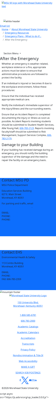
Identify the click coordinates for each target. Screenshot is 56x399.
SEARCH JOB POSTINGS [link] (28, 372)
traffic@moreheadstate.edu (17, 206)
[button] (2, 225)
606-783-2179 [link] (18, 275)
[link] (2, 225)
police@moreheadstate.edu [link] (25, 212)
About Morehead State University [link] (29, 29)
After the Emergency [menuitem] (16, 39)
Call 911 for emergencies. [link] (24, 219)
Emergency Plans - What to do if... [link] (23, 36)
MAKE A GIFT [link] (28, 366)
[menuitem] (5, 29)
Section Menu (11, 53)
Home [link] (5, 29)
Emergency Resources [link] (17, 32)
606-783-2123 (27, 128)
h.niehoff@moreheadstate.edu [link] (26, 272)
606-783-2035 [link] (18, 216)
